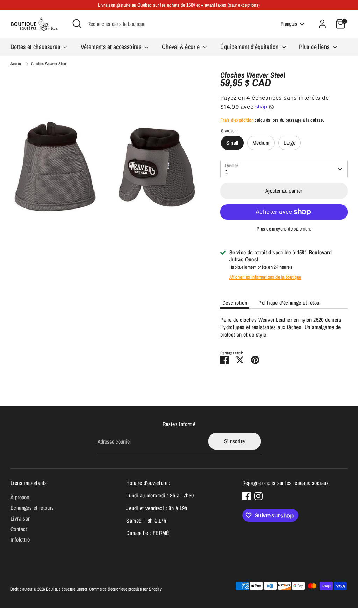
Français (289, 24)
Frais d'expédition (236, 120)
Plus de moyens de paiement (284, 229)
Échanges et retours (32, 507)
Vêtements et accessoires (112, 46)
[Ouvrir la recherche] (77, 23)
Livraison (20, 518)
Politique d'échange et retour (289, 302)
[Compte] (322, 24)
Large (289, 143)
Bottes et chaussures (36, 46)
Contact (18, 529)
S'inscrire (234, 441)
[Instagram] (258, 496)
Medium (261, 143)
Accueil (16, 63)
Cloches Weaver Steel (49, 63)
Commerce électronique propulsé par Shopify (125, 589)
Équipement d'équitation (250, 46)
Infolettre (20, 539)
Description (234, 302)
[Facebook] (246, 496)
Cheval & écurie (181, 46)
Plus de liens (315, 46)
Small (232, 143)
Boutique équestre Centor (66, 589)
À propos (19, 497)
